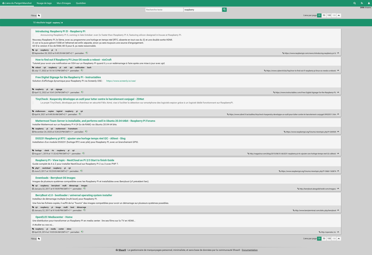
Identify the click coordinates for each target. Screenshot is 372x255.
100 (329, 15)
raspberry (56, 23)
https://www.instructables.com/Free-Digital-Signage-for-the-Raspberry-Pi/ (306, 92)
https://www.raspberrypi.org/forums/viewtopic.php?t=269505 (311, 132)
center (61, 229)
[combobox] (203, 9)
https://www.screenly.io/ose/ (121, 80)
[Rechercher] (354, 3)
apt (71, 67)
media (53, 229)
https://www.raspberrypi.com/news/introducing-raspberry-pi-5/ (310, 53)
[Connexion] (369, 3)
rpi (36, 50)
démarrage (73, 186)
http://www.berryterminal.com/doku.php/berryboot (316, 210)
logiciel (59, 111)
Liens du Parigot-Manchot (18, 3)
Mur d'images (64, 3)
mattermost (60, 129)
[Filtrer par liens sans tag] (39, 16)
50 (324, 15)
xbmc (69, 229)
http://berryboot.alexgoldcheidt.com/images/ (318, 189)
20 (319, 15)
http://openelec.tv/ (329, 232)
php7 (37, 168)
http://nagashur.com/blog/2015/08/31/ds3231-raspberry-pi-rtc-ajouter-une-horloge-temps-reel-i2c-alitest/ (293, 154)
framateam (72, 129)
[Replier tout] (339, 15)
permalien (59, 53)
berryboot (55, 186)
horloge (38, 150)
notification (79, 67)
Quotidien (81, 3)
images (84, 186)
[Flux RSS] (362, 3)
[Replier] (338, 53)
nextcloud (46, 168)
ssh (65, 67)
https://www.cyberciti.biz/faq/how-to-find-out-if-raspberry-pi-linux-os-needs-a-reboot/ (301, 71)
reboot (38, 67)
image (58, 207)
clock (46, 150)
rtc (53, 150)
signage (59, 89)
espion (51, 111)
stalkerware (40, 111)
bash (89, 67)
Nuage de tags (44, 3)
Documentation (250, 250)
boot (72, 207)
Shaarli (122, 250)
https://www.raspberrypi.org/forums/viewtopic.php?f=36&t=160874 (309, 171)
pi (52, 50)
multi (64, 186)
